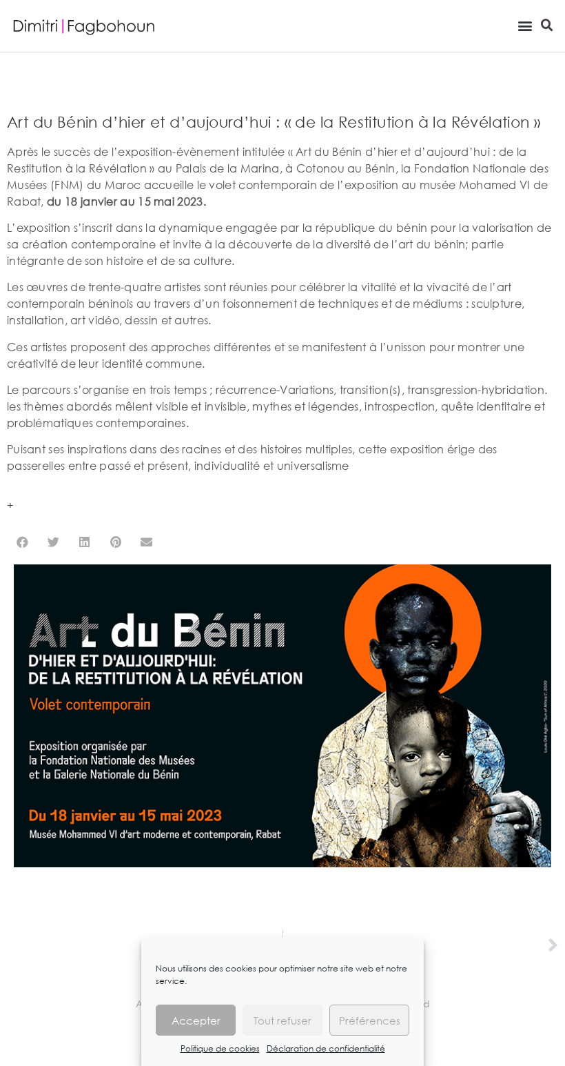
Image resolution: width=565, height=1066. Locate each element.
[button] (524, 25)
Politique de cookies (220, 1048)
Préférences (369, 1020)
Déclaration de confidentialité (326, 1048)
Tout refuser (282, 1020)
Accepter (196, 1020)
